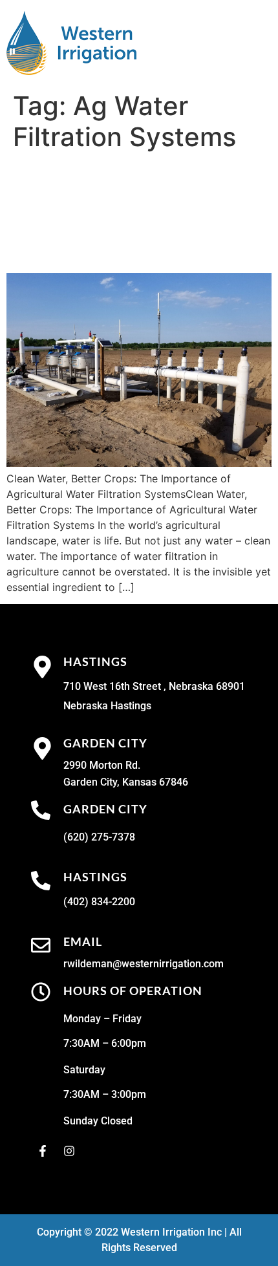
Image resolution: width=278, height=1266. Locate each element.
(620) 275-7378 (99, 837)
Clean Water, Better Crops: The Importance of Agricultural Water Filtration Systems (137, 212)
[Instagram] (69, 1151)
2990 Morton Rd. (101, 765)
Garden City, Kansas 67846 (125, 782)
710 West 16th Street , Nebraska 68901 (154, 686)
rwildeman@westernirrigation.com (143, 964)
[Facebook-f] (42, 1151)
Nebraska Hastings (107, 706)
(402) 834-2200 (99, 902)
